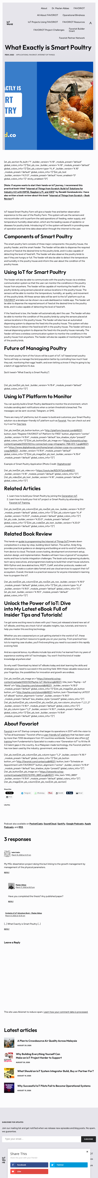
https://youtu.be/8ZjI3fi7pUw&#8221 (55, 470)
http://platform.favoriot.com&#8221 (63, 430)
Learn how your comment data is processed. (66, 1012)
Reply (6, 872)
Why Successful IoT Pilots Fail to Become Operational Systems (53, 1085)
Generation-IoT (69, 496)
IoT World (10, 23)
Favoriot (62, 420)
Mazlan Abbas (21, 885)
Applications (22, 55)
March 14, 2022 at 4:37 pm (21, 855)
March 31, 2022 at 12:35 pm (15, 916)
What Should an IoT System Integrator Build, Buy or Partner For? (55, 1071)
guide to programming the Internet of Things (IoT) (44, 541)
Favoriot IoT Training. (19, 502)
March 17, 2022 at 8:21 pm (25, 887)
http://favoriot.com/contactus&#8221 (36, 761)
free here (21, 424)
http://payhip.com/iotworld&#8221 (34, 685)
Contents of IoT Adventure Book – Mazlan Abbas (23, 913)
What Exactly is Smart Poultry (48, 47)
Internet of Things (46, 55)
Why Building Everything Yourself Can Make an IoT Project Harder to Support (39, 1055)
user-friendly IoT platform (57, 734)
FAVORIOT (33, 55)
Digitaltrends (63, 464)
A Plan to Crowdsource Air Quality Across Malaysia (47, 1040)
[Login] (90, 23)
